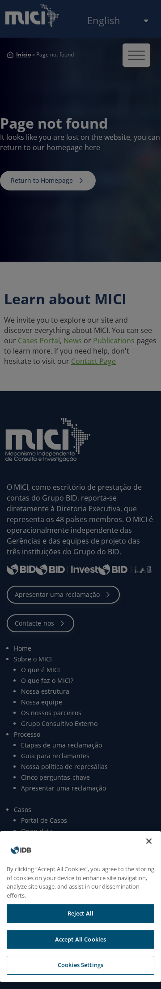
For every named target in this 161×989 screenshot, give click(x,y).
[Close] (149, 841)
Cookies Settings (80, 965)
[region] (80, 906)
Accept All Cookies (80, 939)
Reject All (80, 913)
